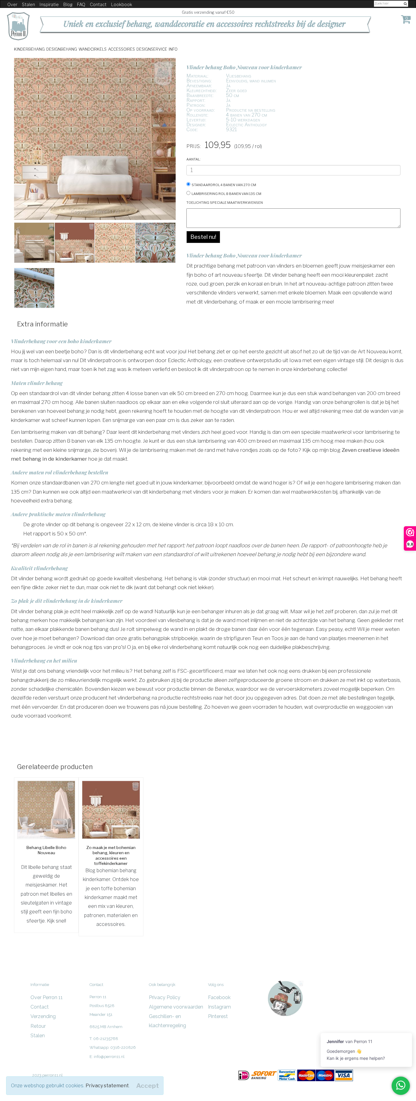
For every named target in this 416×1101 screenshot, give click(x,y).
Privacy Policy (164, 997)
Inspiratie (49, 4)
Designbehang (61, 49)
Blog (67, 4)
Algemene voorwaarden (176, 1007)
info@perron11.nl (109, 1056)
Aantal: (193, 159)
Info (173, 49)
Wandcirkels (93, 49)
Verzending (43, 1016)
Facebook (219, 997)
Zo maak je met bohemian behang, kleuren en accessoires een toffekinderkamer (111, 855)
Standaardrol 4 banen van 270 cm (224, 184)
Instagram (219, 1007)
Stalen (28, 4)
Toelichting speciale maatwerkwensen (224, 202)
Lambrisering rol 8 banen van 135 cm (226, 193)
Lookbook (121, 4)
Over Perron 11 (46, 997)
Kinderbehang (29, 49)
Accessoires (121, 49)
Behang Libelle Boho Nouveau (46, 850)
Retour (38, 1026)
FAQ (81, 4)
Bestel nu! (203, 236)
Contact (98, 4)
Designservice (151, 49)
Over (12, 4)
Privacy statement (107, 1085)
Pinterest (218, 1016)
